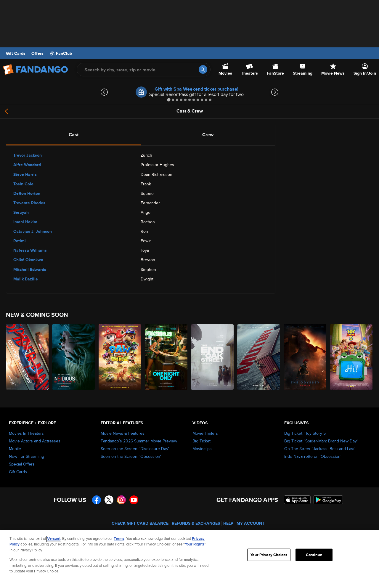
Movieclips (202, 449)
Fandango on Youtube (133, 499)
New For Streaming (26, 456)
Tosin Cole (23, 184)
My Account (250, 523)
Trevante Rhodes (29, 203)
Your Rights (194, 544)
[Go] (203, 69)
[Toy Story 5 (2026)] (351, 357)
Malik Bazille (25, 279)
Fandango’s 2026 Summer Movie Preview (139, 441)
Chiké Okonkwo (28, 260)
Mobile (15, 449)
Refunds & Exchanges (196, 523)
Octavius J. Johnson (32, 231)
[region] (189, 555)
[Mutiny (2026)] (258, 357)
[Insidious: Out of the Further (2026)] (73, 357)
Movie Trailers (205, 433)
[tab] (168, 99)
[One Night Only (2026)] (166, 357)
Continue (314, 555)
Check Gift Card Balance (140, 523)
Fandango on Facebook (96, 499)
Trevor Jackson (27, 155)
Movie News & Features (122, 433)
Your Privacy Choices (268, 555)
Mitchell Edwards (29, 269)
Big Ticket (201, 441)
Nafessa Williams (30, 250)
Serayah (21, 212)
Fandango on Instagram (121, 499)
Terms (119, 538)
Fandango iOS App (297, 499)
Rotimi (19, 241)
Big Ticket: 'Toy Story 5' (305, 433)
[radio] (73, 135)
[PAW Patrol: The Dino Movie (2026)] (120, 357)
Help (228, 523)
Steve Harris (25, 174)
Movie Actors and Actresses (34, 441)
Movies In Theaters (26, 433)
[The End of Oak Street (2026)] (212, 357)
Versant (53, 538)
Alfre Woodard (27, 165)
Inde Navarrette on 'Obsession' (312, 456)
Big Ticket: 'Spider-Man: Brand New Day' (321, 441)
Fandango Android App (328, 499)
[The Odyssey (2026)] (305, 357)
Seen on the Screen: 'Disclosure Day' (135, 449)
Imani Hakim (25, 222)
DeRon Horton (26, 193)
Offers (37, 53)
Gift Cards (15, 53)
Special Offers (22, 464)
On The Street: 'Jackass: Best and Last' (319, 449)
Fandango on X (109, 499)
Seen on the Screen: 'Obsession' (131, 456)
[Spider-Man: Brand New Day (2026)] (27, 357)
